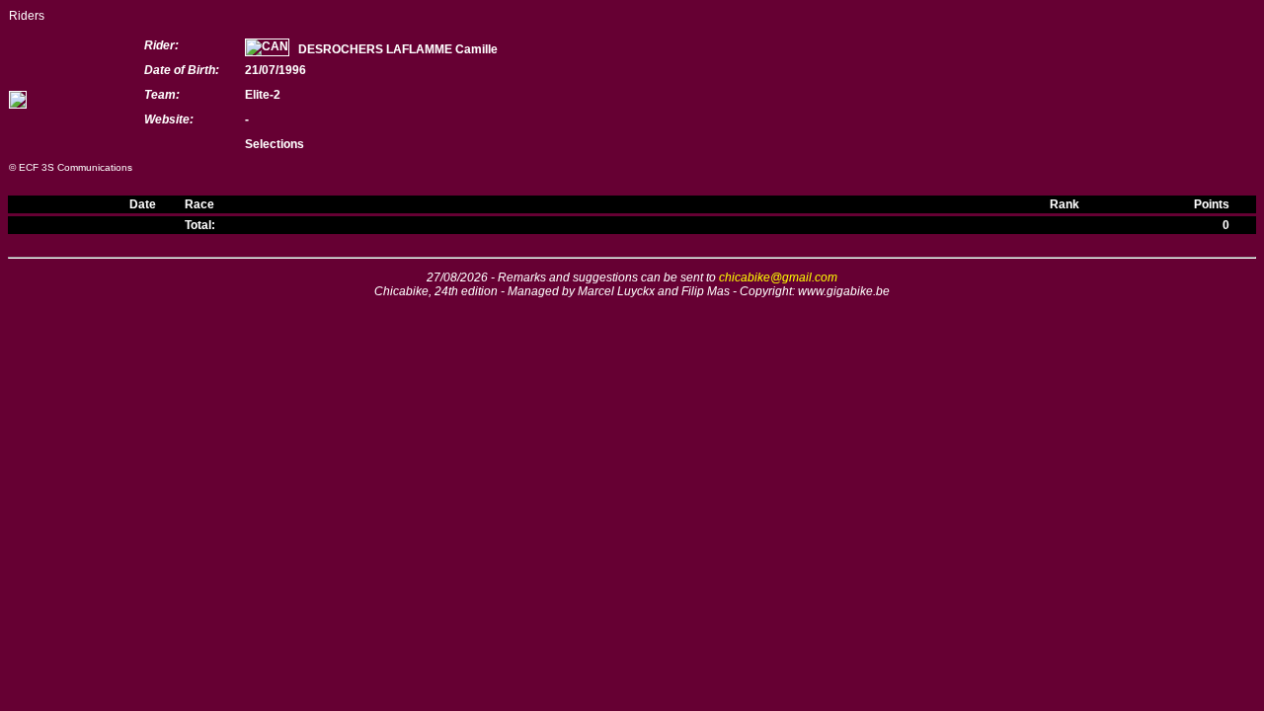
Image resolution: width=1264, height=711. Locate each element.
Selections (274, 144)
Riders (26, 16)
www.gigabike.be (844, 291)
